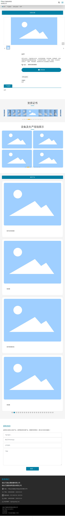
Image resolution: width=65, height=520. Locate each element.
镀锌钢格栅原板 (10, 346)
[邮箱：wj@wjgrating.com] (49, 518)
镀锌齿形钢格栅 (10, 231)
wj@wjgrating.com (14, 501)
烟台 (14, 513)
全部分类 (32, 13)
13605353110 (18, 492)
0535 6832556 (13, 495)
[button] (22, 119)
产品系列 (9, 6)
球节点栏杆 (15, 6)
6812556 (20, 495)
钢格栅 (8, 288)
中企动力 (10, 513)
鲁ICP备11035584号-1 (8, 509)
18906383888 (32, 65)
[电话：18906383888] (16, 518)
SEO (17, 513)
